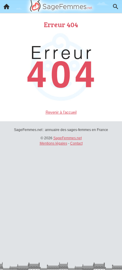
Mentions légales (53, 143)
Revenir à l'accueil (61, 112)
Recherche (115, 6)
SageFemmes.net (67, 138)
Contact (76, 143)
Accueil (6, 6)
